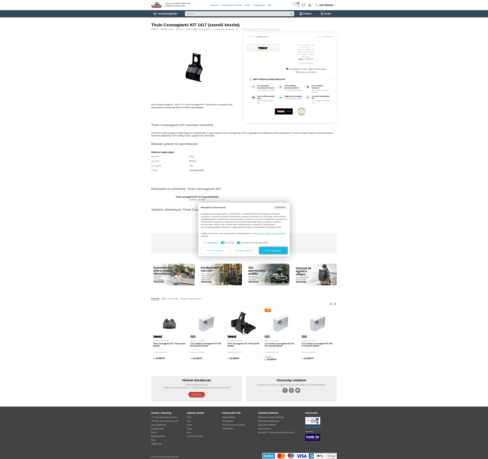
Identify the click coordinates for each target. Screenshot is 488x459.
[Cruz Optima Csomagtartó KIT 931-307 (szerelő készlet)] (280, 323)
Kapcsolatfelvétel (158, 424)
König (189, 424)
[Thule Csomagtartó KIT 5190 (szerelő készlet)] (243, 323)
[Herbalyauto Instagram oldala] (291, 390)
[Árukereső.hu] (316, 428)
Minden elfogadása (273, 250)
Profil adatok (227, 428)
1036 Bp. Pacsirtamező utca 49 (164, 421)
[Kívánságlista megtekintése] (303, 6)
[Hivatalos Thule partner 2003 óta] (284, 111)
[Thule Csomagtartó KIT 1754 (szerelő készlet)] (169, 323)
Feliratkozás (197, 394)
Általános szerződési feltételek (271, 417)
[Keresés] (291, 13)
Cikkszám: (320, 37)
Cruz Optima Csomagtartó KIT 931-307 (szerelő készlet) (279, 344)
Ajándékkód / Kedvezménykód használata (276, 432)
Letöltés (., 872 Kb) (197, 199)
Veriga (189, 428)
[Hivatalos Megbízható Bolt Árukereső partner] (301, 111)
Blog (269, 5)
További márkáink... (195, 436)
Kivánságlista (228, 421)
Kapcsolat (215, 5)
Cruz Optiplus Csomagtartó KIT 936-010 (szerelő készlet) (317, 344)
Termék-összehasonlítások (233, 424)
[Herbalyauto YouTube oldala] (297, 390)
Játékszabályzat (264, 428)
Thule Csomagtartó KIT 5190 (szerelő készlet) (243, 344)
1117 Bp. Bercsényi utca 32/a (164, 417)
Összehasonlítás (319, 69)
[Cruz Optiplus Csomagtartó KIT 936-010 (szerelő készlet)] (317, 323)
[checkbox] (209, 242)
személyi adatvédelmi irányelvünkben (268, 233)
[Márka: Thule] (263, 47)
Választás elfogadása (244, 250)
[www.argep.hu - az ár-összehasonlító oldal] (312, 437)
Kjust (189, 432)
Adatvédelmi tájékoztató (268, 421)
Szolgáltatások (259, 5)
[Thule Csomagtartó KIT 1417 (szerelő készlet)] (196, 67)
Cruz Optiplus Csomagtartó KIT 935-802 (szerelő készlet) (206, 344)
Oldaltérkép (156, 443)
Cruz (189, 421)
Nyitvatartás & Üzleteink (232, 5)
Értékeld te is (262, 37)
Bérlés (247, 5)
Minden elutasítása (215, 250)
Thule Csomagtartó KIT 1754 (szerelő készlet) (169, 344)
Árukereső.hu (309, 431)
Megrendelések (228, 417)
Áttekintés (281, 207)
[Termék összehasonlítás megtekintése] (310, 6)
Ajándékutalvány (158, 436)
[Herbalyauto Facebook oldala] (285, 390)
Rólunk (154, 432)
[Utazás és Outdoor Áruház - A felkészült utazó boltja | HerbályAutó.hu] (156, 5)
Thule (191, 156)
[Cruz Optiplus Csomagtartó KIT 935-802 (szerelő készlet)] (206, 323)
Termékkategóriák (167, 14)
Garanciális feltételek (267, 424)
